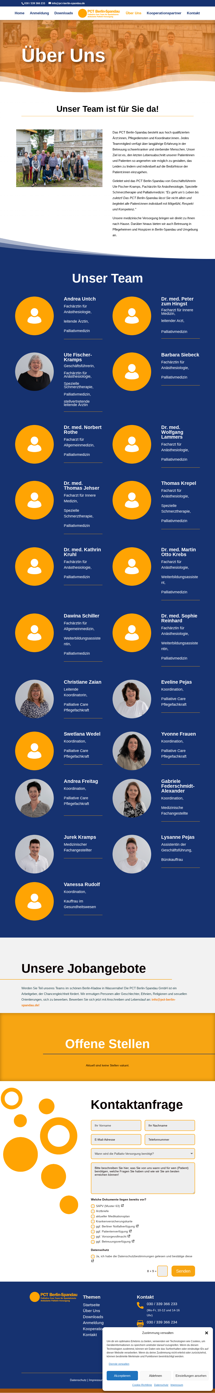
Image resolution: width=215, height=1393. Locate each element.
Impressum (176, 1385)
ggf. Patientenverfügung (112, 1231)
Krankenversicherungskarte (114, 1221)
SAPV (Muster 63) (108, 1206)
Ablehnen (155, 1375)
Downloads (63, 13)
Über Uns (133, 13)
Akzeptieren (122, 1375)
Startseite (91, 1305)
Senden (183, 1271)
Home (19, 13)
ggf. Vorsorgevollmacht (111, 1236)
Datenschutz (161, 1385)
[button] (207, 1333)
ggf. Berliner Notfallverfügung (116, 1226)
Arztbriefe (102, 1211)
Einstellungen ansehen (191, 1375)
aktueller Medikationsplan (113, 1216)
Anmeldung (39, 13)
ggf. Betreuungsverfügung (113, 1241)
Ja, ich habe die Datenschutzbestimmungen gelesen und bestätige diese (144, 1256)
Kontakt (193, 13)
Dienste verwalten (119, 1364)
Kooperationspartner (164, 13)
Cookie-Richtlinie (142, 1385)
